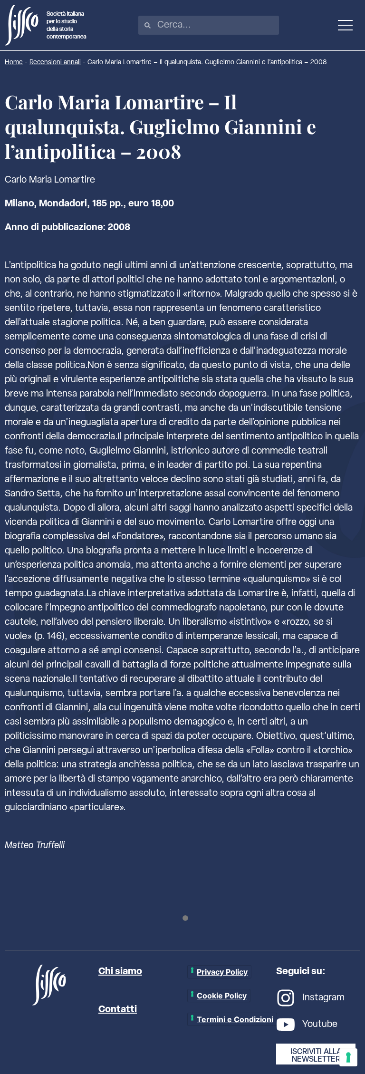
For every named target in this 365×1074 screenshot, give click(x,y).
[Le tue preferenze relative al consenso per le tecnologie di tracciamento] (348, 1057)
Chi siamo (120, 972)
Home (14, 62)
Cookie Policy (222, 995)
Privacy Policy (222, 972)
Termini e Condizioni (235, 1019)
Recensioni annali (55, 62)
